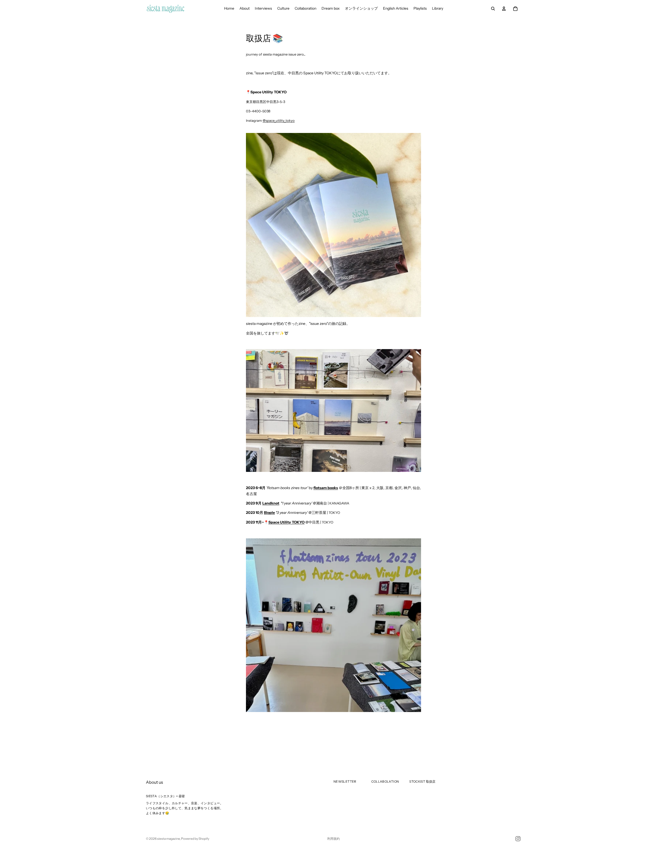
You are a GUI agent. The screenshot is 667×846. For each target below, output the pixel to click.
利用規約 (333, 839)
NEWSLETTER (345, 781)
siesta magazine (168, 839)
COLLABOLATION (385, 781)
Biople (269, 512)
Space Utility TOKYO (286, 522)
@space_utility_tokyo (279, 120)
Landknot (270, 503)
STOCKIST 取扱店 (422, 781)
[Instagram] (518, 839)
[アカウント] (504, 8)
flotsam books (325, 487)
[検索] (493, 8)
